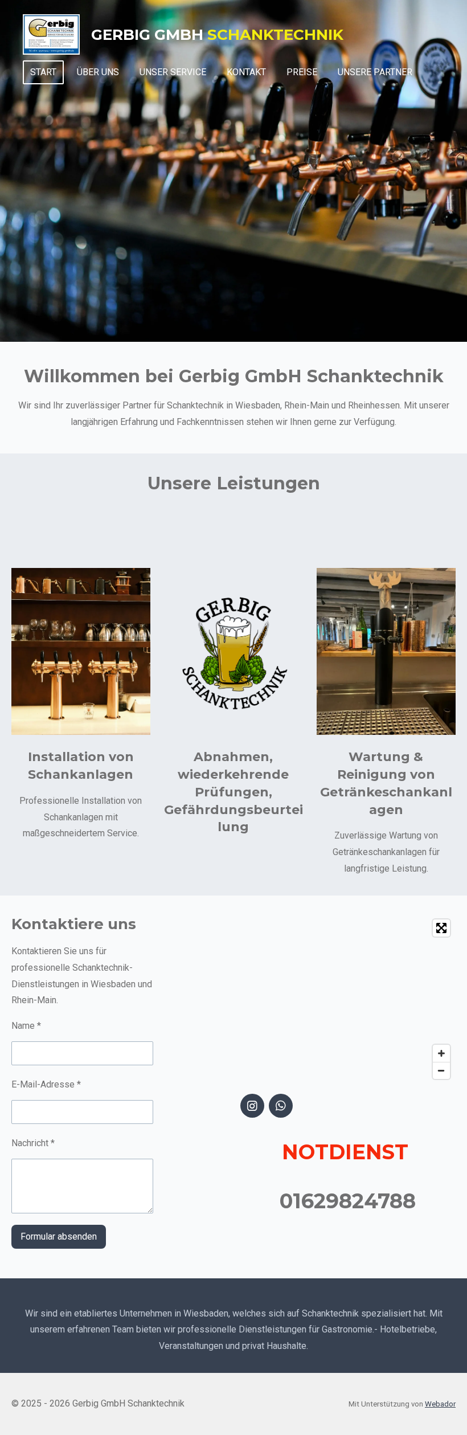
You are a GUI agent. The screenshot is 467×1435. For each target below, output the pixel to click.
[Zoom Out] (441, 1070)
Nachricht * (33, 1143)
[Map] (348, 999)
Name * (26, 1025)
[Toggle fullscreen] (441, 928)
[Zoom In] (441, 1053)
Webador (440, 1404)
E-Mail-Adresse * (46, 1084)
